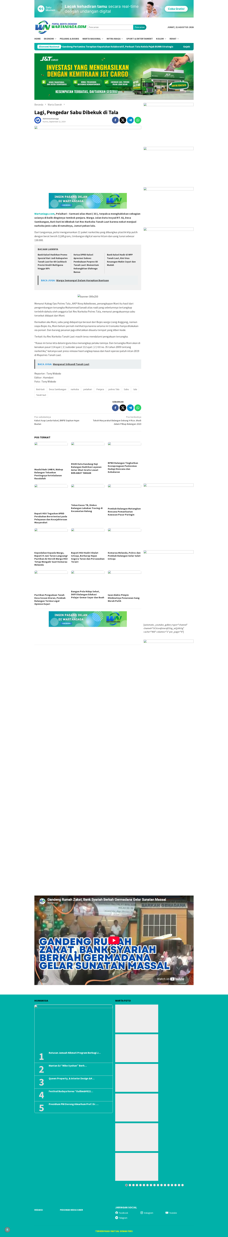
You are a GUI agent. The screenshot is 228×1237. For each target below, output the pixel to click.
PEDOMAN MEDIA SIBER (71, 1210)
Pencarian (140, 27)
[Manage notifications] (7, 1229)
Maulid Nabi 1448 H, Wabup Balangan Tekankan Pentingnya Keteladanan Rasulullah (48, 474)
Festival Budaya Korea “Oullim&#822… (71, 1091)
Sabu (126, 389)
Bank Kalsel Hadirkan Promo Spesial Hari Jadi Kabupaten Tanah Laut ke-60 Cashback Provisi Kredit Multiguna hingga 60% (53, 261)
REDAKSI (38, 1210)
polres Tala (113, 389)
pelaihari (87, 389)
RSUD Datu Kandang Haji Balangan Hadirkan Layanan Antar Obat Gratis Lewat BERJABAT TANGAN (86, 468)
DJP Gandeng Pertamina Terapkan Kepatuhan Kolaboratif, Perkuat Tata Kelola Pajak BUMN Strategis (73, 46)
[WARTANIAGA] (60, 26)
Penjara (100, 389)
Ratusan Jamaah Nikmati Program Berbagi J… (75, 1052)
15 (175, 1185)
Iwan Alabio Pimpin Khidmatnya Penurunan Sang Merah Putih (124, 597)
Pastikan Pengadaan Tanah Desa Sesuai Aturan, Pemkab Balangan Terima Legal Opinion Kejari (50, 599)
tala (135, 389)
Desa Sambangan (57, 389)
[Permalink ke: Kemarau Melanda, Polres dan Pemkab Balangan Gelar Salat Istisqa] (124, 539)
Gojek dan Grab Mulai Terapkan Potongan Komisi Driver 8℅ (175, 46)
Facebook (123, 1213)
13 (168, 1185)
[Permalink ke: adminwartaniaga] (37, 119)
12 (165, 1185)
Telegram (123, 1218)
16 (179, 1185)
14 (172, 1185)
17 (182, 1185)
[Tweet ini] (123, 120)
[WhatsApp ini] (138, 120)
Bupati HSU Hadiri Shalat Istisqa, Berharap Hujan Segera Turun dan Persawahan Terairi (87, 557)
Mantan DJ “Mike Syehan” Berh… (68, 1065)
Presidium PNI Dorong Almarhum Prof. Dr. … (73, 1104)
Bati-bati (40, 389)
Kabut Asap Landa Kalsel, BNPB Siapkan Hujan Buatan (56, 420)
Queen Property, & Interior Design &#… (71, 1078)
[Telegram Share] (130, 120)
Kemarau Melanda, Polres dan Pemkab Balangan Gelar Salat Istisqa (124, 555)
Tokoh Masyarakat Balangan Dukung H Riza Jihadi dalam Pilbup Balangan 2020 (117, 420)
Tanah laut (41, 394)
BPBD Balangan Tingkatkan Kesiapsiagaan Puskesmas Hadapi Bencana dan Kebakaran (123, 467)
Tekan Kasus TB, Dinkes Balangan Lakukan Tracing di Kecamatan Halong (87, 508)
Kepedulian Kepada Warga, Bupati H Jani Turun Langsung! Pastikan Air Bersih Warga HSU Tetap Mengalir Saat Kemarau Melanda (51, 558)
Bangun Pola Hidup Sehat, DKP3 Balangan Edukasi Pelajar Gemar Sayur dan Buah (87, 594)
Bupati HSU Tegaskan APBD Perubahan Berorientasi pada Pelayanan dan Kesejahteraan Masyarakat (50, 518)
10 (158, 1185)
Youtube (173, 1213)
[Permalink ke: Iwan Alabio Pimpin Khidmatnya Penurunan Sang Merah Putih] (124, 581)
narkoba (75, 389)
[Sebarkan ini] (115, 120)
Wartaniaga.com (44, 213)
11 (161, 1185)
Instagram (148, 1213)
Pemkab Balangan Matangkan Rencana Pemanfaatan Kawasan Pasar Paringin (124, 511)
